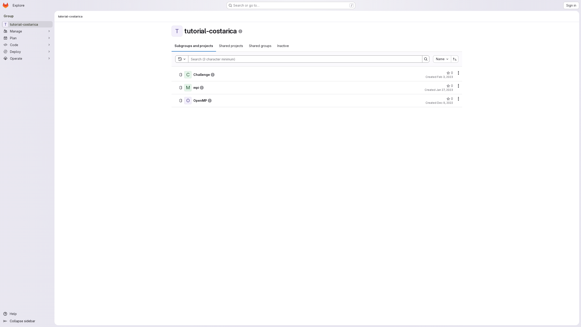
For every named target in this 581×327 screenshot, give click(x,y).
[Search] (425, 59)
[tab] (194, 46)
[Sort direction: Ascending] (454, 59)
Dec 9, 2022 (445, 102)
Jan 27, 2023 (444, 90)
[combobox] (442, 59)
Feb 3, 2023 (445, 77)
